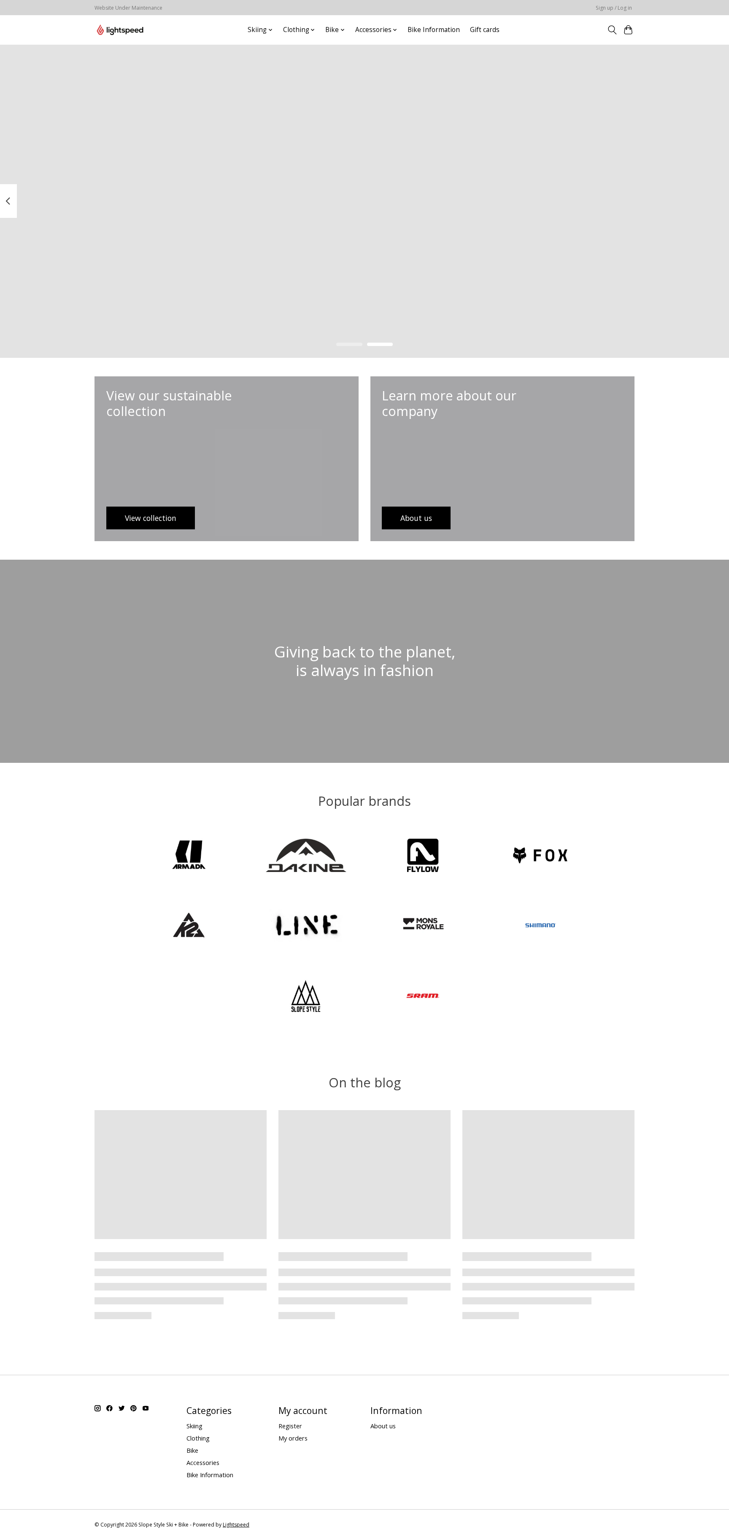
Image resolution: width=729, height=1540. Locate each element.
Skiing (194, 1426)
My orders (293, 1438)
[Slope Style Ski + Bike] (120, 29)
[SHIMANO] (540, 926)
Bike (192, 1450)
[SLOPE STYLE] (306, 996)
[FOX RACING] (540, 856)
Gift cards (485, 29)
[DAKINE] (306, 856)
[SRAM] (423, 996)
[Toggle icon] (612, 30)
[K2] (189, 926)
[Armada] (189, 856)
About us (383, 1426)
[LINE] (306, 926)
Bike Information (434, 29)
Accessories (202, 1462)
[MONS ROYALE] (423, 926)
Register (290, 1426)
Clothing (198, 1438)
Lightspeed (236, 1524)
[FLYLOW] (423, 856)
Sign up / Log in (614, 7)
